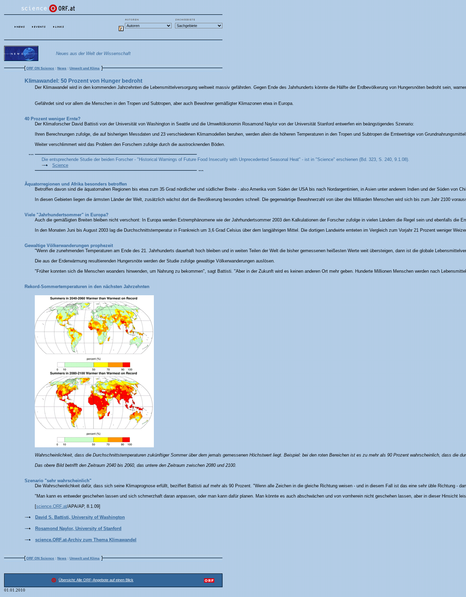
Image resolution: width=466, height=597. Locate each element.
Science (60, 165)
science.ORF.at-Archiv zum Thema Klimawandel (85, 539)
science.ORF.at (51, 506)
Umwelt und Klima (85, 68)
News (62, 68)
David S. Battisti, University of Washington (80, 517)
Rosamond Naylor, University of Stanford (78, 528)
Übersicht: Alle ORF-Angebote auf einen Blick (96, 580)
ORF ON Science (40, 68)
